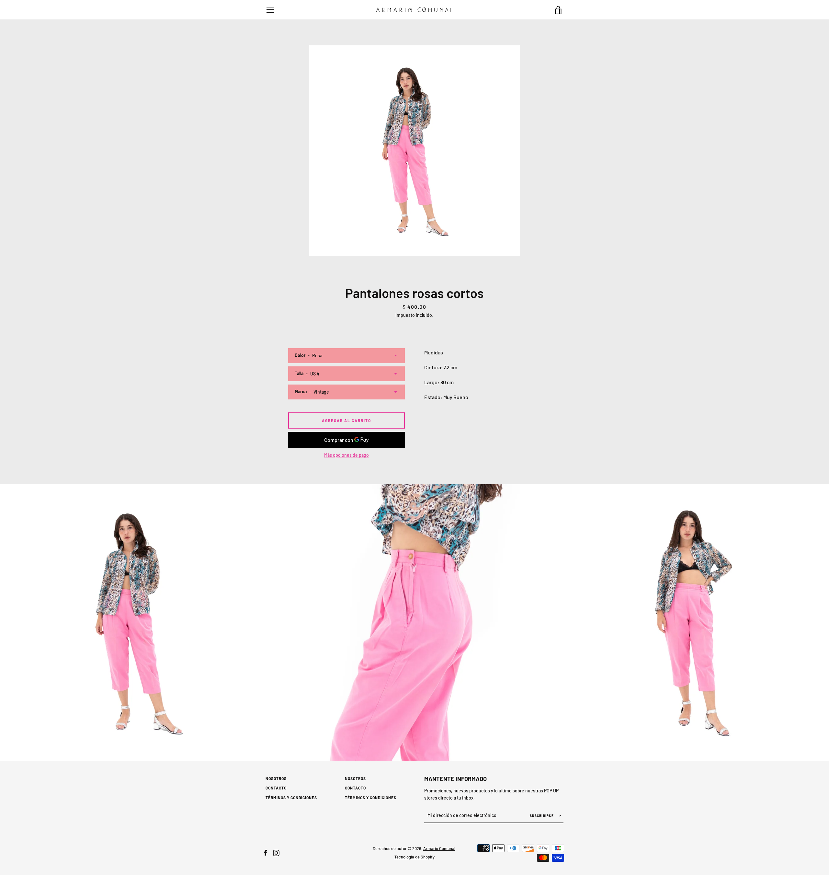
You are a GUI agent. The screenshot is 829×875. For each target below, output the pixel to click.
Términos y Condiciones (291, 797)
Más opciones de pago (346, 455)
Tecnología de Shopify (414, 856)
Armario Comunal (439, 848)
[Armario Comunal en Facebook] (265, 852)
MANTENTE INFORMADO (455, 778)
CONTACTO (276, 788)
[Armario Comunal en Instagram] (276, 852)
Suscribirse (542, 816)
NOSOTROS (276, 778)
